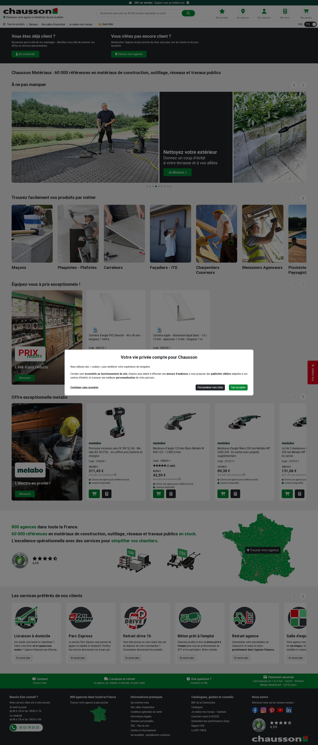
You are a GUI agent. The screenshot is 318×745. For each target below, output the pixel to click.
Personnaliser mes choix (210, 387)
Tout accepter (238, 387)
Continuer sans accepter (84, 387)
